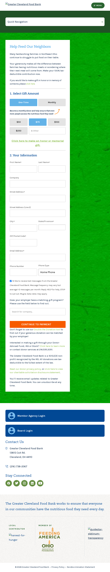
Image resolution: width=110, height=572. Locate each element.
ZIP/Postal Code (17, 236)
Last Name (43, 162)
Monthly (52, 102)
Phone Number (17, 266)
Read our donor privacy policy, (25, 369)
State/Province (45, 221)
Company (14, 178)
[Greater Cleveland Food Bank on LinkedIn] (32, 483)
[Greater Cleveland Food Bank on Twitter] (16, 483)
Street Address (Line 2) (20, 207)
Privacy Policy (57, 567)
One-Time (23, 102)
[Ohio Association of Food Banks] (49, 546)
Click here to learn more (52, 346)
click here (30, 83)
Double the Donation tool (47, 329)
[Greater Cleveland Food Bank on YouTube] (40, 483)
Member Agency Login (31, 415)
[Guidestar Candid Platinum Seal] (95, 538)
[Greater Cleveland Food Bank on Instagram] (24, 483)
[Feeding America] (51, 533)
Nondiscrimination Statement (81, 567)
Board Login (25, 430)
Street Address (16, 192)
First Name (15, 162)
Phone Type (43, 265)
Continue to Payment (36, 324)
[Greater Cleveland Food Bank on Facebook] (8, 483)
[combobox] (38, 311)
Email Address (16, 251)
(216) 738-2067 (18, 466)
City (11, 221)
